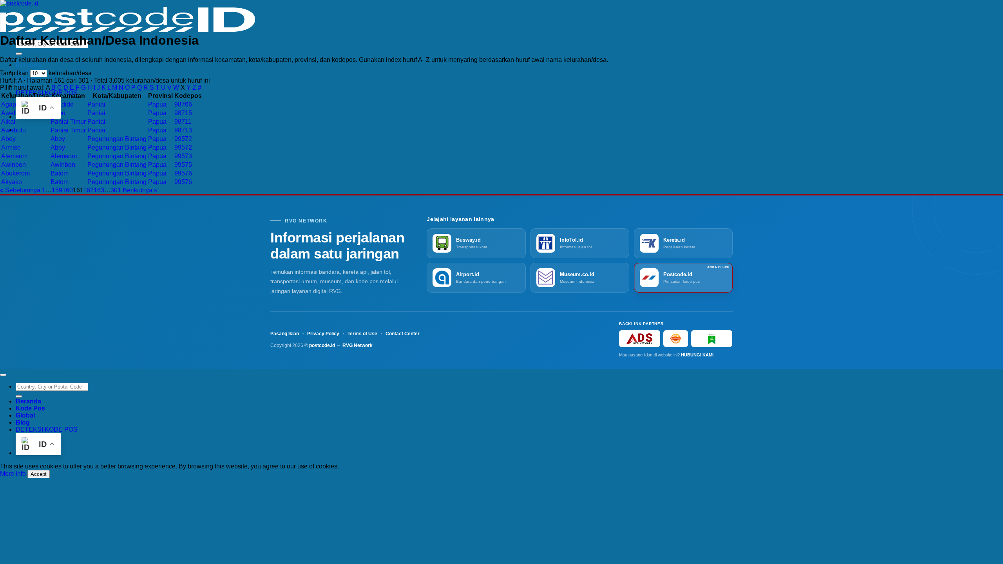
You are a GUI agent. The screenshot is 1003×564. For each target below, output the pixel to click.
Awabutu (13, 130)
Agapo (10, 104)
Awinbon (13, 164)
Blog (23, 422)
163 (99, 190)
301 (115, 190)
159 (57, 190)
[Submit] (19, 53)
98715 (183, 113)
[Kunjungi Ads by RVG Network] (639, 338)
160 (67, 190)
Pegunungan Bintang (117, 139)
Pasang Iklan (284, 333)
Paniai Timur (68, 121)
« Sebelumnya (20, 190)
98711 (183, 121)
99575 (183, 164)
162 (88, 190)
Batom (60, 173)
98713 (183, 130)
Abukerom (15, 173)
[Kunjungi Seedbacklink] (675, 338)
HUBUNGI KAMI (697, 354)
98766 (183, 104)
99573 (183, 156)
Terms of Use (362, 333)
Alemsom (14, 156)
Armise (11, 147)
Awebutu (13, 113)
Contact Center (403, 333)
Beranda (28, 64)
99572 (183, 139)
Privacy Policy (323, 333)
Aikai (8, 121)
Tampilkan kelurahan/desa (46, 73)
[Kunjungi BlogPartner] (711, 338)
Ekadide (62, 104)
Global (25, 415)
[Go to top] (3, 375)
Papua (157, 104)
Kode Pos (30, 408)
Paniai (96, 104)
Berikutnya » (140, 190)
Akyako (11, 182)
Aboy (8, 139)
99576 (183, 173)
